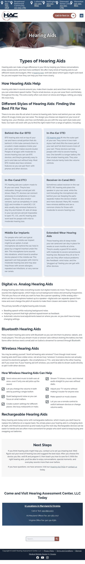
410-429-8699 (38, 5)
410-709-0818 (7, 6)
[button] (81, 15)
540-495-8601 (78, 5)
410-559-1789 (20, 8)
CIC (6, 204)
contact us (72, 467)
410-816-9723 (47, 511)
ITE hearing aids (53, 138)
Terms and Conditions (64, 551)
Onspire (53, 554)
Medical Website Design (38, 554)
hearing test (38, 73)
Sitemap (78, 551)
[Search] (57, 539)
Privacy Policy (49, 551)
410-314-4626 (50, 5)
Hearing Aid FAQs (57, 467)
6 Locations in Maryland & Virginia (42, 506)
